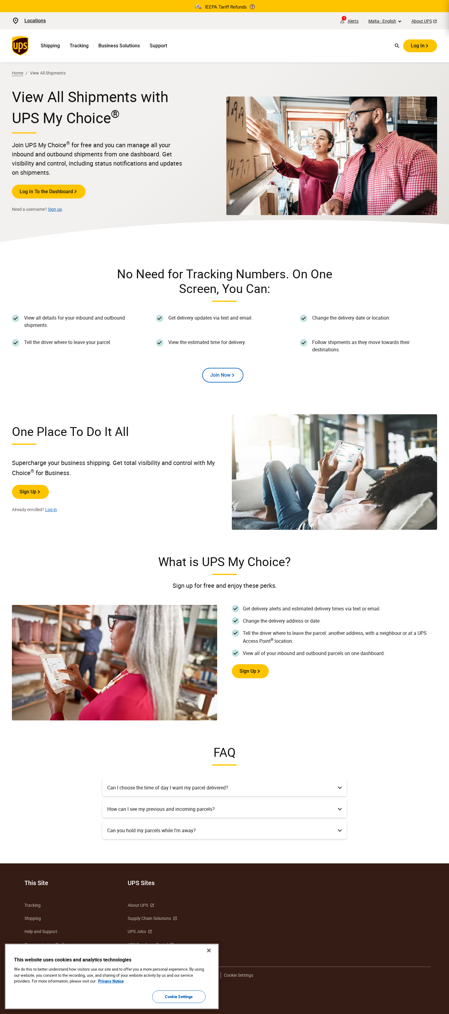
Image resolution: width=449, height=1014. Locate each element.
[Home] (21, 46)
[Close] (209, 950)
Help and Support (40, 931)
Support (158, 46)
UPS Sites (141, 883)
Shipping (50, 46)
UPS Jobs (137, 931)
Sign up (55, 209)
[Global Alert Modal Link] (252, 6)
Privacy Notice (111, 981)
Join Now (220, 375)
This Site (36, 883)
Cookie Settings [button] (238, 975)
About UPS (421, 21)
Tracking (79, 46)
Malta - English (382, 21)
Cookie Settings (179, 996)
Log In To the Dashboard (46, 191)
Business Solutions (119, 46)
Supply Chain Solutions (149, 918)
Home (17, 73)
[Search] (397, 46)
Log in (51, 509)
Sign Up (28, 492)
